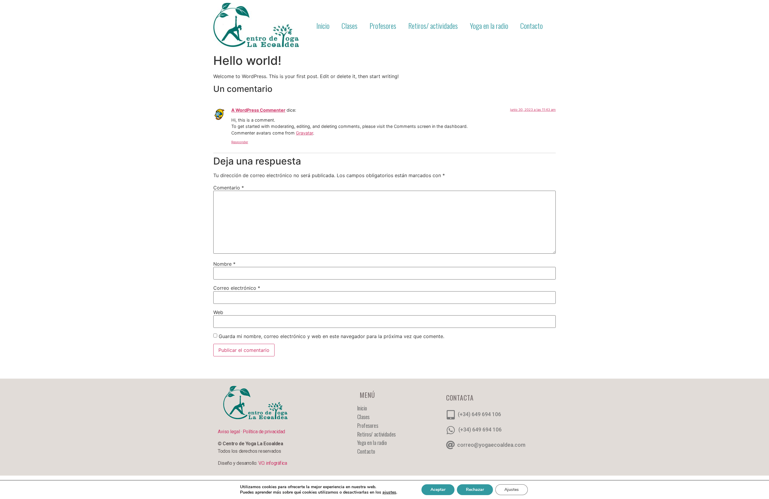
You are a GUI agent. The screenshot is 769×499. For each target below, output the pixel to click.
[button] (555, 26)
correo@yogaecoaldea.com (491, 445)
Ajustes (511, 489)
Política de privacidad (264, 431)
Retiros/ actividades (433, 25)
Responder (239, 142)
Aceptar (437, 489)
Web (218, 312)
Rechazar (475, 489)
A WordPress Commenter (258, 110)
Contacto (531, 25)
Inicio (323, 25)
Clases (349, 25)
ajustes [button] (389, 492)
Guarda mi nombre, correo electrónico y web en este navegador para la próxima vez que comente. (331, 336)
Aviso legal (229, 431)
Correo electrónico (236, 288)
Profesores (382, 25)
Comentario (228, 187)
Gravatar (304, 132)
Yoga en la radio (489, 25)
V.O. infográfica (272, 463)
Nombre (224, 264)
